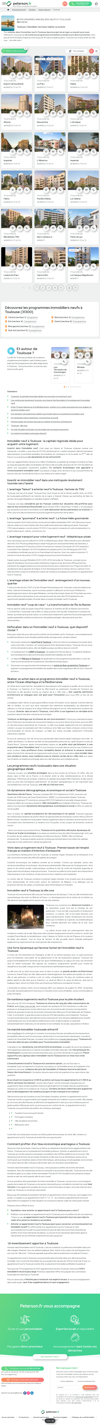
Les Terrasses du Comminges (60, 369)
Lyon (27, 1006)
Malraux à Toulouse (31, 658)
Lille (33, 1006)
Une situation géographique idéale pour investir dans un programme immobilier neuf (47, 414)
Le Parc (41, 84)
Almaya (81, 367)
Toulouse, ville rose (19, 425)
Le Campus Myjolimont (81, 275)
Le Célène (75, 198)
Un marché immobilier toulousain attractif (28, 433)
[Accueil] (8, 10)
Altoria (7, 122)
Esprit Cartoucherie (14, 84)
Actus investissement (86, 1381)
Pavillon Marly (44, 198)
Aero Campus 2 (44, 237)
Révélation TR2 (11, 237)
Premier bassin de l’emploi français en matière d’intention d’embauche (41, 421)
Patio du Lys (76, 237)
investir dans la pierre (69, 1039)
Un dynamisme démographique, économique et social (34, 418)
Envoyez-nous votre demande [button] (25, 1379)
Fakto (7, 198)
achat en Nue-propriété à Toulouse (71, 665)
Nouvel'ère (42, 122)
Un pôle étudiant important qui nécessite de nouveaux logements (39, 429)
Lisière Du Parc (11, 275)
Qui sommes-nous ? (50, 1356)
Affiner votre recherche (16, 50)
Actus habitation (67, 1381)
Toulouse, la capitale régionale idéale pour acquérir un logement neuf (41, 396)
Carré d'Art (42, 275)
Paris (22, 1006)
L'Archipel (75, 122)
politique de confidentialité (84, 1397)
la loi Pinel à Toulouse (41, 642)
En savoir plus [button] (76, 1403)
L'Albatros (42, 160)
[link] (24, 1417)
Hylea (73, 84)
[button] (64, 3)
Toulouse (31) (10, 81)
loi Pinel (17, 1033)
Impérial (8, 160)
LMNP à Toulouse (37, 652)
